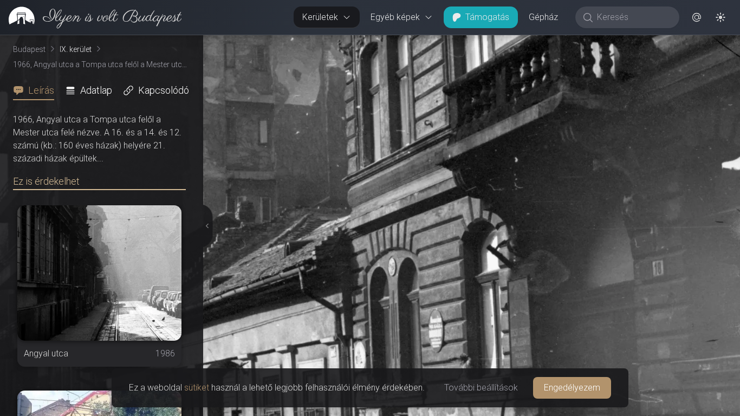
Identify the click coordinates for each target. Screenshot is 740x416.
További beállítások (481, 387)
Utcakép (607, 44)
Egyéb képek (395, 17)
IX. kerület (76, 49)
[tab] (37, 90)
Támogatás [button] (487, 17)
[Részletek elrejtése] (205, 226)
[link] (90, 17)
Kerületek (320, 17)
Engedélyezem (572, 387)
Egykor (541, 44)
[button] (696, 17)
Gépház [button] (543, 17)
